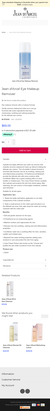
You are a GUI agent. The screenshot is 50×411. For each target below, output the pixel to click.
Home (4, 32)
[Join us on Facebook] (22, 391)
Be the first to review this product (14, 100)
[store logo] (25, 13)
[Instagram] (27, 391)
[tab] (25, 159)
